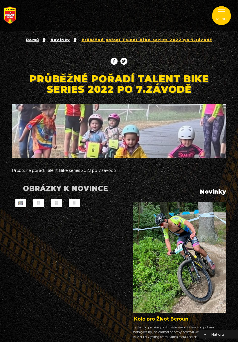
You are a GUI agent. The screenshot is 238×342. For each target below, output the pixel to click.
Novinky (60, 40)
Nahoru (217, 334)
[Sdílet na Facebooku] (114, 61)
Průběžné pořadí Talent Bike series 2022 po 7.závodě (147, 40)
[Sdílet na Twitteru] (124, 61)
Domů (32, 40)
